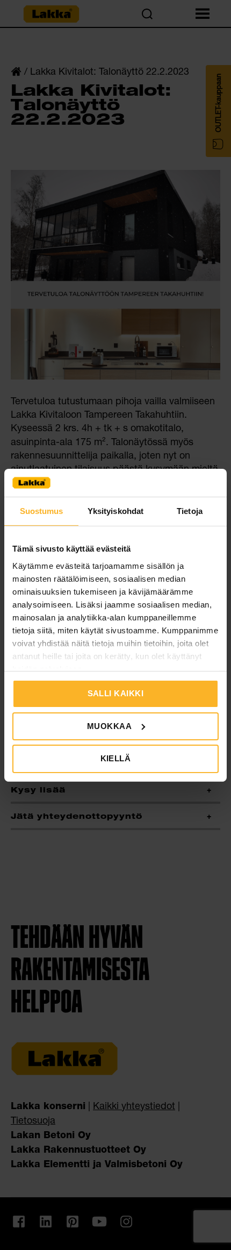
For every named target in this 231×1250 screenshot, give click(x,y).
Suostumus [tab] (41, 511)
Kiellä (115, 758)
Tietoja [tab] (190, 511)
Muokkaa (109, 726)
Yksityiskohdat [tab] (115, 511)
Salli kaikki (116, 693)
